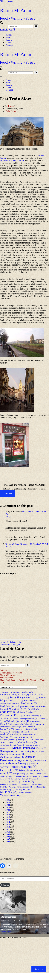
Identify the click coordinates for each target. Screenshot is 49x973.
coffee (4, 718)
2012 (7, 827)
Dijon (4, 724)
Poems (9, 40)
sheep (35, 779)
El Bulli (40, 724)
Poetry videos (9, 770)
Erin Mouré (29, 727)
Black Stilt (7, 706)
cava (20, 716)
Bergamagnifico (8, 917)
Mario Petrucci (18, 745)
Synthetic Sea (36, 784)
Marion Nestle (5, 745)
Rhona (11, 106)
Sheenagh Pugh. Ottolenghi (21, 779)
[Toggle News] (47, 87)
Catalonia (8, 715)
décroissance (16, 724)
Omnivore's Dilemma (12, 754)
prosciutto (36, 770)
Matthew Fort (5, 748)
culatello (43, 718)
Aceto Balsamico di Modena (10, 692)
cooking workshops (28, 718)
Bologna (21, 706)
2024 (7, 805)
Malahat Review (27, 742)
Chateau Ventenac (32, 716)
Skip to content (6, 1)
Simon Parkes (5, 782)
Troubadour (40, 787)
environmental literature (11, 727)
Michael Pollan (23, 747)
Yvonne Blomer (10, 795)
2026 (7, 800)
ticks (4, 786)
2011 (7, 829)
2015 (7, 819)
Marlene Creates (33, 745)
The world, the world (9, 675)
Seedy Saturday (7, 776)
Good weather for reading (11, 673)
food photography (8, 740)
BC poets (6, 700)
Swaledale (25, 784)
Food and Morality (11, 734)
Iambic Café (7, 29)
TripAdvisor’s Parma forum (12, 160)
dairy (24, 721)
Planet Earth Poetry (19, 763)
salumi (6, 773)
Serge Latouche (40, 776)
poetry (5, 766)
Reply (8, 516)
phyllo (3, 763)
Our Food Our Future (12, 757)
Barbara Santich (36, 695)
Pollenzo (24, 770)
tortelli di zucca (24, 787)
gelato (22, 740)
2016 (7, 817)
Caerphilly (33, 709)
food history (6, 737)
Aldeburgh (27, 692)
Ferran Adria (5, 732)
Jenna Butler (41, 740)
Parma (13, 111)
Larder (4, 742)
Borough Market (9, 709)
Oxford (30, 756)
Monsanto (41, 748)
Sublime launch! (7, 677)
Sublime (3, 670)
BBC (43, 697)
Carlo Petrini (9, 711)
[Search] (1, 23)
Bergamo (19, 701)
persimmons (39, 760)
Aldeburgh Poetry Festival (14, 694)
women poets (25, 792)
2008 (7, 837)
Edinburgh (29, 724)
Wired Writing (8, 792)
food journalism (23, 737)
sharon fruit (5, 779)
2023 (7, 807)
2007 (7, 839)
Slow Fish (16, 782)
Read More (6, 932)
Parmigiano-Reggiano (16, 760)
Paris (7, 111)
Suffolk (28, 781)
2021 (7, 812)
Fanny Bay (7, 729)
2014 (7, 822)
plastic (34, 763)
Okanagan (7, 751)
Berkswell (30, 700)
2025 (7, 802)
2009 (7, 834)
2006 (7, 841)
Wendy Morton (24, 789)
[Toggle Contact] (47, 90)
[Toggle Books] (47, 82)
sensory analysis (23, 776)
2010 (7, 832)
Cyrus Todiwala (9, 721)
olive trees (41, 751)
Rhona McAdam (12, 544)
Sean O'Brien (38, 773)
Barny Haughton (20, 697)
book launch (37, 706)
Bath (35, 698)
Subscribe (7, 493)
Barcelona (4, 698)
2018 (7, 815)
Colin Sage (13, 718)
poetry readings (24, 766)
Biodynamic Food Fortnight (10, 703)
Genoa (30, 740)
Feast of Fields (33, 729)
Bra (23, 709)
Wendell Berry (7, 789)
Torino (12, 787)
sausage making (20, 774)
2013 (7, 824)
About (8, 35)
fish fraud (25, 732)
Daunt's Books (37, 721)
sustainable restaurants (10, 784)
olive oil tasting (25, 751)
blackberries (29, 703)
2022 (7, 810)
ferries (16, 732)
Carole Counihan (28, 712)
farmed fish (20, 729)
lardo (12, 742)
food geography (29, 734)
